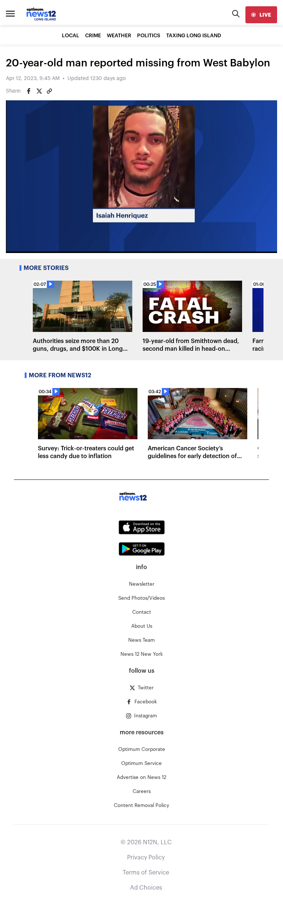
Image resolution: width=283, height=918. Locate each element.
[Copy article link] (49, 91)
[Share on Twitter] (39, 91)
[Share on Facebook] (29, 91)
